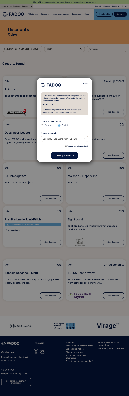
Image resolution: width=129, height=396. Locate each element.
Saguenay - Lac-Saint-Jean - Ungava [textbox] (60, 139)
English (65, 125)
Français (48, 125)
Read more (47, 105)
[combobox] (64, 139)
